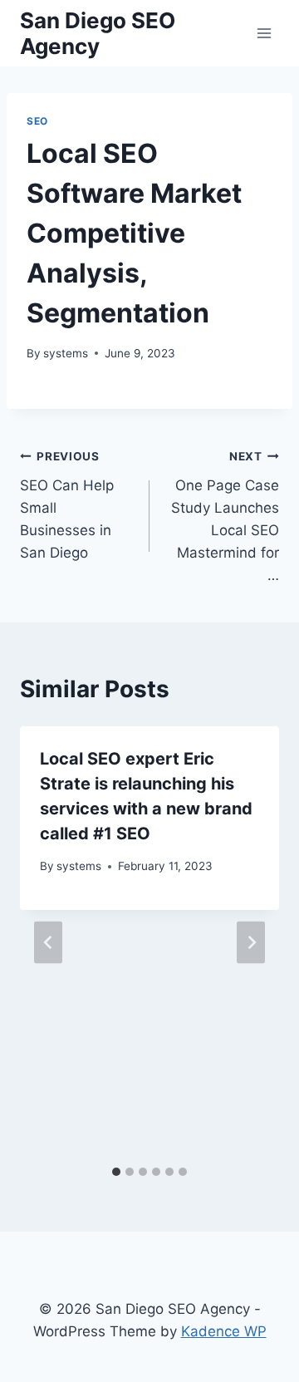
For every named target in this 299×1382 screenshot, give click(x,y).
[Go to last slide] (48, 942)
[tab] (116, 1172)
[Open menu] (263, 33)
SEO (37, 121)
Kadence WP (224, 1331)
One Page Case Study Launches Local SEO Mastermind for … (225, 516)
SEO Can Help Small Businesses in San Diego (67, 505)
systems (65, 353)
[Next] (251, 942)
